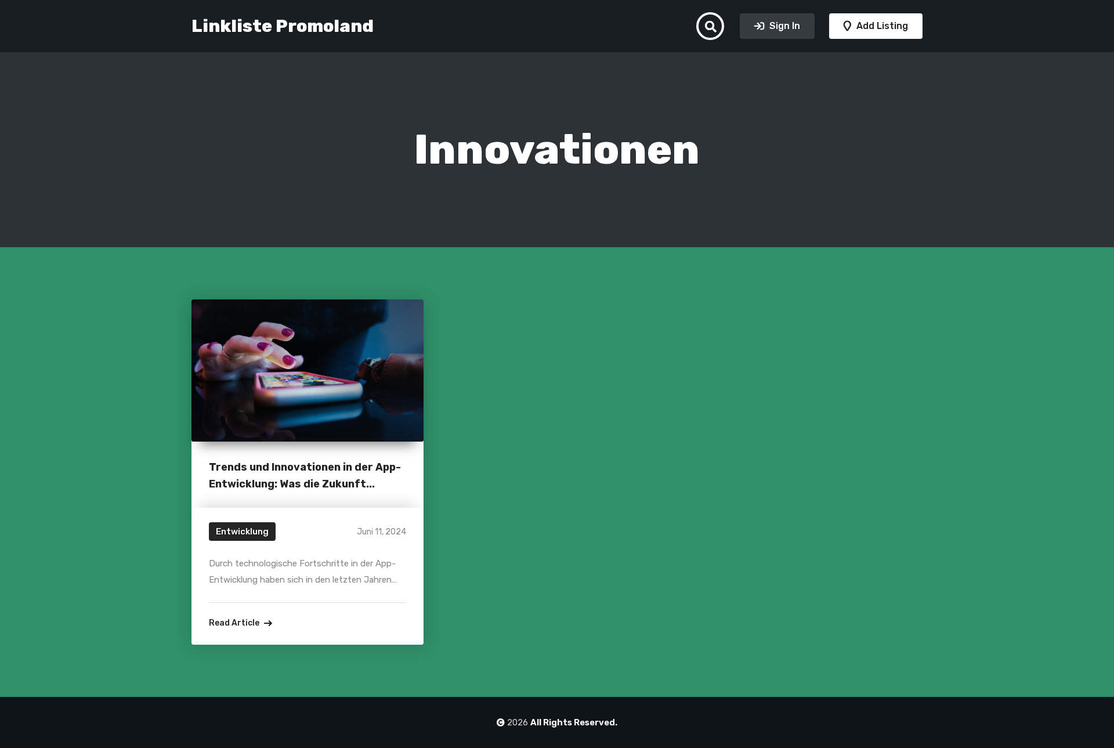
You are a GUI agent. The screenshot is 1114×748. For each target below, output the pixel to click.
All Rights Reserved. (573, 722)
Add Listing (881, 25)
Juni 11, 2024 (381, 532)
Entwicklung (242, 531)
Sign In (783, 25)
